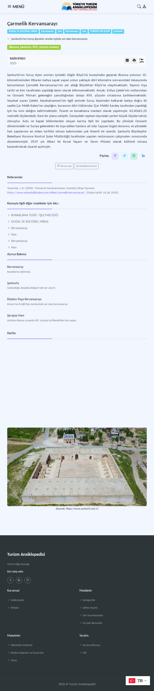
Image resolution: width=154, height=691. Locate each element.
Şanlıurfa (13, 283)
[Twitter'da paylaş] (124, 156)
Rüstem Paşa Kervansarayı (24, 299)
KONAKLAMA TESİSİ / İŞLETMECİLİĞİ (34, 215)
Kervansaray (18, 228)
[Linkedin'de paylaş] (143, 156)
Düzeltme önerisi (88, 166)
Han (13, 234)
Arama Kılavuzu (91, 645)
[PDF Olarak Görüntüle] (127, 60)
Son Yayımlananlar (92, 615)
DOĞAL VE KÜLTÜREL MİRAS (29, 221)
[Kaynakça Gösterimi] (141, 61)
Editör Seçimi (89, 607)
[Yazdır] (134, 60)
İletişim (14, 607)
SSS (84, 652)
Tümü (13, 660)
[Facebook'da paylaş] (115, 156)
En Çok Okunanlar (92, 623)
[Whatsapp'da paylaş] (133, 156)
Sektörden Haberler (21, 645)
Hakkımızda (17, 600)
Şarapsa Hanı (15, 315)
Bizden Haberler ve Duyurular (27, 652)
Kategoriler (88, 600)
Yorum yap (66, 166)
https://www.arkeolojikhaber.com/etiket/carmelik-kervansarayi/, (46, 192)
